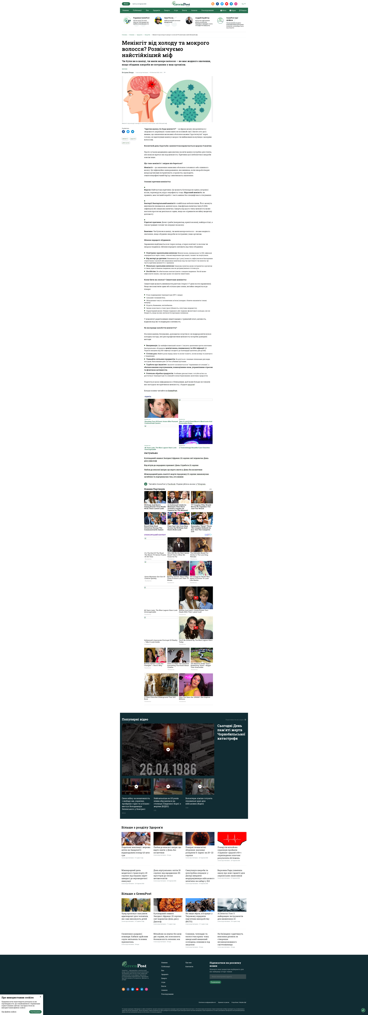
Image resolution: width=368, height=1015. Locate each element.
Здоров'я (156, 10)
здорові (191, 384)
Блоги (184, 10)
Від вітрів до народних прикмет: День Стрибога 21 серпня (171, 465)
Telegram (201, 484)
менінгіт (125, 138)
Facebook (171, 484)
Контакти (189, 966)
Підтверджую (35, 1012)
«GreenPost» (149, 1009)
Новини (125, 10)
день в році (125, 142)
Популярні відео (135, 719)
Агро (176, 10)
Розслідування (207, 10)
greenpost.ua (166, 1010)
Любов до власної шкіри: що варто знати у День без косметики (173, 469)
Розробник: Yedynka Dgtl (239, 1002)
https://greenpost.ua (229, 1009)
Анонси (194, 10)
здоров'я (133, 138)
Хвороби (147, 35)
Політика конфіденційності (207, 1002)
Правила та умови (223, 1002)
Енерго (167, 10)
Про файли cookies (9, 1012)
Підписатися (215, 982)
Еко (147, 10)
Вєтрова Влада (128, 72)
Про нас (188, 963)
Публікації (137, 10)
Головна (124, 35)
